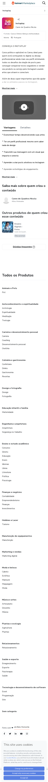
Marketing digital (9, 556)
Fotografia (6, 396)
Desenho (6, 608)
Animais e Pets (9, 288)
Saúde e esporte (10, 659)
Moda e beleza (9, 567)
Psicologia (6, 480)
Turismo (5, 524)
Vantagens (9, 127)
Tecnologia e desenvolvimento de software (24, 687)
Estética (6, 575)
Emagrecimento (9, 663)
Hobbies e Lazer (10, 520)
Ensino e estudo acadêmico (15, 443)
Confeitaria (7, 364)
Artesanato (7, 603)
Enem (4, 460)
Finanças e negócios (12, 492)
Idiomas (5, 464)
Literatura (6, 472)
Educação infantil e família (15, 408)
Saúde (5, 675)
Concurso (6, 447)
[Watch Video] (24, 107)
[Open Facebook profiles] (4, 733)
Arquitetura (7, 428)
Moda (4, 588)
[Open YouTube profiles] (21, 733)
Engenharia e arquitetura (14, 423)
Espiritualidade (8, 312)
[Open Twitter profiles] (10, 733)
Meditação (7, 316)
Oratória (5, 348)
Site (4, 699)
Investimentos (8, 508)
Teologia (6, 320)
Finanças (6, 504)
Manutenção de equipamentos (17, 536)
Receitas (6, 376)
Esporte (5, 667)
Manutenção (7, 540)
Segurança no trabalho (12, 432)
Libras (4, 468)
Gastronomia (7, 372)
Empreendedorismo (11, 500)
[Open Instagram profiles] (27, 733)
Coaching (6, 340)
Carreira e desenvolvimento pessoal (20, 332)
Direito (5, 452)
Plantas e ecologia (11, 623)
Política (5, 476)
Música (5, 612)
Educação (6, 456)
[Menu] (4, 3)
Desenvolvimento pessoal (14, 344)
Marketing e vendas (11, 551)
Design (5, 392)
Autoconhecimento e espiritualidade (20, 304)
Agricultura (7, 627)
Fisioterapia (7, 671)
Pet (4, 292)
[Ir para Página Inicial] (23, 3)
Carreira (5, 336)
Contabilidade (8, 496)
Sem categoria (9, 711)
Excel (4, 691)
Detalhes (25, 127)
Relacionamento (9, 647)
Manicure (6, 579)
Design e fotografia (11, 388)
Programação (8, 695)
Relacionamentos (10, 643)
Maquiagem (7, 584)
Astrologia (7, 308)
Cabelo (5, 571)
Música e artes (9, 599)
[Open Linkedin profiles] (16, 733)
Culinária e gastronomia (13, 360)
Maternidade (7, 412)
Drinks (5, 368)
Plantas (5, 631)
